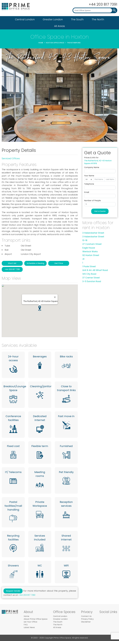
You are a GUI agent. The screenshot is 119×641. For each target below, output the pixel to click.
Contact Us (86, 616)
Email (86, 192)
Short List (12, 263)
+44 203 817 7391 (103, 4)
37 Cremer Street (91, 277)
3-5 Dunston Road (91, 281)
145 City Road (89, 274)
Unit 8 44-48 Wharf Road (95, 270)
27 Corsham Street (92, 244)
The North (98, 19)
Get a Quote (100, 211)
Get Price (58, 263)
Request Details (13, 591)
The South (77, 19)
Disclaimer (86, 621)
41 (83, 259)
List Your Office (30, 621)
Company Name (91, 167)
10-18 (84, 240)
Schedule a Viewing (35, 263)
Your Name (89, 175)
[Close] (55, 297)
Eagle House (88, 247)
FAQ (26, 624)
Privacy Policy (87, 619)
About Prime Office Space (35, 619)
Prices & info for (91, 157)
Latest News (29, 627)
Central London (25, 19)
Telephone (89, 184)
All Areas (59, 26)
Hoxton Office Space (55, 43)
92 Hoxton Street (90, 255)
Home (40, 43)
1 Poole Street (89, 266)
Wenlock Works (90, 251)
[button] (10, 95)
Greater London (53, 19)
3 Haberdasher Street (93, 232)
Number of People (92, 200)
